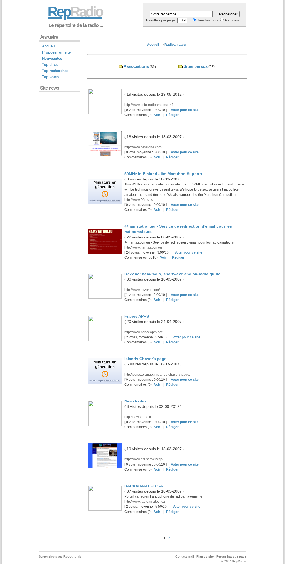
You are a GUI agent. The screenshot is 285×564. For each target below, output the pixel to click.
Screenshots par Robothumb (60, 556)
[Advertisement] (58, 127)
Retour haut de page (231, 556)
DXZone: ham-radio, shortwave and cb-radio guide (172, 274)
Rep (75, 12)
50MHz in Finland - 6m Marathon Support (163, 174)
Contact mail (184, 556)
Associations (136, 66)
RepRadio (239, 561)
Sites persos (195, 66)
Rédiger (172, 115)
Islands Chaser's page (145, 358)
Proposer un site (56, 52)
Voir (157, 115)
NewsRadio (135, 401)
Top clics (50, 64)
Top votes (50, 77)
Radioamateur (175, 45)
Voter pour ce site (185, 110)
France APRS (136, 316)
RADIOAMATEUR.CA (143, 486)
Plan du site (205, 556)
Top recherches (55, 71)
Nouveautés (52, 58)
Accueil (153, 45)
